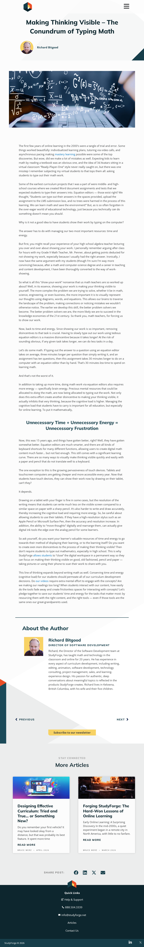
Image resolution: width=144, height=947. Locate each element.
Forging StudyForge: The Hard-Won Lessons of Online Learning (106, 810)
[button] (76, 872)
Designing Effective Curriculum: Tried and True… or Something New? (37, 813)
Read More (27, 844)
